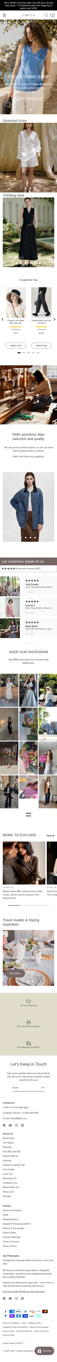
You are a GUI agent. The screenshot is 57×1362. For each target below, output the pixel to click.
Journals (7, 1160)
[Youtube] (10, 1125)
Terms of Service (11, 1241)
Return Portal (9, 1233)
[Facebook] (4, 1125)
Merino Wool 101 (11, 1187)
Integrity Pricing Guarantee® (17, 1224)
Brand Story (8, 1138)
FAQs (5, 1215)
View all (50, 835)
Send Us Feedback (12, 1210)
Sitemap (7, 1196)
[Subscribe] (42, 1087)
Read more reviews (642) (28, 568)
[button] (25, 110)
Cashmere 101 (10, 1183)
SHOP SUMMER (28, 102)
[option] (28, 67)
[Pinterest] (22, 1125)
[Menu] (4, 15)
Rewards (7, 1147)
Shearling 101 (10, 1178)
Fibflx (12, 1351)
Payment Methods (11, 1237)
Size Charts (8, 1169)
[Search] (46, 16)
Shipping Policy (10, 1219)
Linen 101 (8, 1174)
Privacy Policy (10, 1246)
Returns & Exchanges (13, 1228)
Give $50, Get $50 (11, 1151)
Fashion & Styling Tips (14, 1165)
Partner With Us (10, 1156)
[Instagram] (16, 1125)
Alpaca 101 (8, 1192)
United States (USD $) (12, 1343)
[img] (8, 568)
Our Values (8, 1143)
